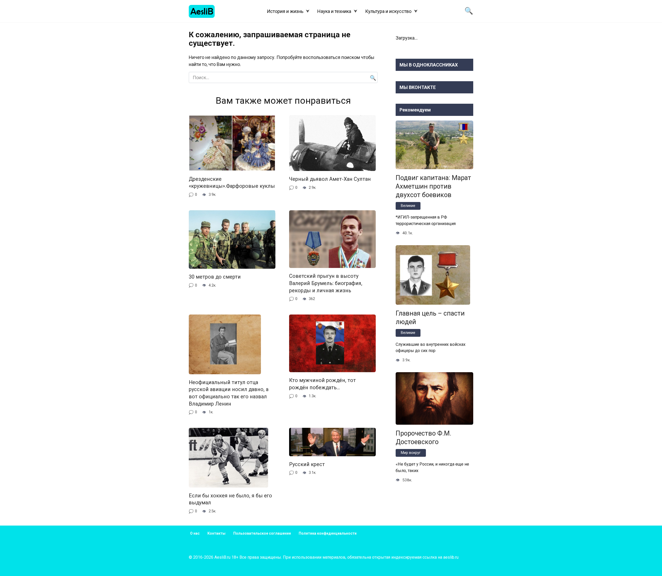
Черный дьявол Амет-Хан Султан (330, 179)
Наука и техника (334, 11)
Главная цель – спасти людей (430, 318)
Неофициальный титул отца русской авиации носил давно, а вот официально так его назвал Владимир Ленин (228, 393)
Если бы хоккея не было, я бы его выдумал (230, 499)
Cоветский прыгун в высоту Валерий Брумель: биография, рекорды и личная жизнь (325, 283)
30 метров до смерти (215, 277)
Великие (408, 206)
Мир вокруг (411, 453)
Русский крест (307, 464)
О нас (195, 533)
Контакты (216, 533)
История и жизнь (285, 11)
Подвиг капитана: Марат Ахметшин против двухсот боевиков (433, 186)
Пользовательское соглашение (262, 533)
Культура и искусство (388, 11)
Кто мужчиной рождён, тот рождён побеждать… (322, 384)
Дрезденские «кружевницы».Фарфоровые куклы (232, 182)
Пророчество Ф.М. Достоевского (423, 438)
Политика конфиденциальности (328, 533)
